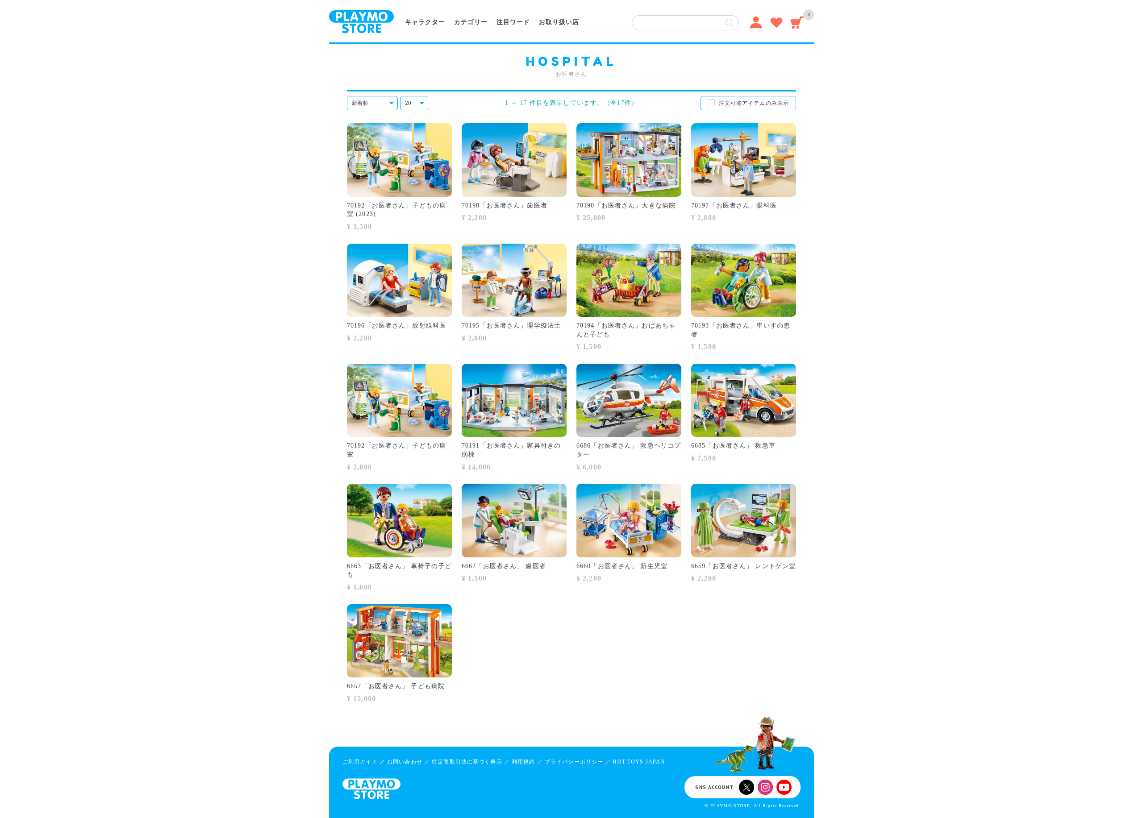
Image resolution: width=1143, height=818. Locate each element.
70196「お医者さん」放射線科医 (396, 325)
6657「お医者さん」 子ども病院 (396, 686)
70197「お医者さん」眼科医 (734, 205)
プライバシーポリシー (574, 762)
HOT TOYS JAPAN (639, 762)
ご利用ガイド (360, 762)
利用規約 (523, 762)
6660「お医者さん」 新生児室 (621, 566)
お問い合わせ (404, 762)
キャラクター (425, 22)
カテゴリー (471, 22)
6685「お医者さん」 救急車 (733, 445)
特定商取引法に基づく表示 (467, 762)
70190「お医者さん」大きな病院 (626, 205)
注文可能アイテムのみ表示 (754, 103)
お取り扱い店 (559, 22)
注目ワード (513, 22)
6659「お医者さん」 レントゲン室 (743, 566)
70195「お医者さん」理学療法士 (511, 325)
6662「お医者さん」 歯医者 (504, 566)
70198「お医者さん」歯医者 (504, 205)
